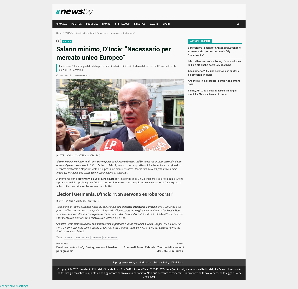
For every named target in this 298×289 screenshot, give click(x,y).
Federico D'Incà (82, 237)
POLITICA (76, 24)
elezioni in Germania (87, 218)
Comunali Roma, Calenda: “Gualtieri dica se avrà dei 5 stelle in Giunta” (154, 247)
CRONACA (61, 24)
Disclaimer (177, 262)
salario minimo (67, 161)
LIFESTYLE (139, 24)
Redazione (145, 262)
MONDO (106, 24)
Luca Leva (63, 75)
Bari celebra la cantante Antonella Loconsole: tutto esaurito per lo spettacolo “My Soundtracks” (214, 51)
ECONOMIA (92, 24)
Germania (96, 237)
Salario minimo (110, 237)
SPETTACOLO (122, 24)
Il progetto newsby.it (125, 262)
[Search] (238, 24)
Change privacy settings (14, 286)
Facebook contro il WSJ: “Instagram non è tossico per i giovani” (86, 247)
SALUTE (154, 24)
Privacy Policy (161, 262)
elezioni (68, 237)
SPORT (166, 24)
